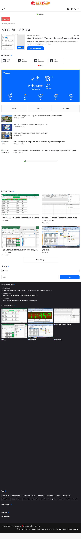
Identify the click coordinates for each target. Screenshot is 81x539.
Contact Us (55, 529)
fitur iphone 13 (41, 496)
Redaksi (38, 529)
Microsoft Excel (66, 496)
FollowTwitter (5, 505)
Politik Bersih (35, 499)
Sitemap (69, 529)
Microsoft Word (6, 499)
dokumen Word (26, 496)
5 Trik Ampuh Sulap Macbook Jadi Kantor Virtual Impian (31, 133)
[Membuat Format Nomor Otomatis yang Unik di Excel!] (61, 204)
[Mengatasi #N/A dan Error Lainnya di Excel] (14, 412)
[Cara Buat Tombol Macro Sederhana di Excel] (40, 346)
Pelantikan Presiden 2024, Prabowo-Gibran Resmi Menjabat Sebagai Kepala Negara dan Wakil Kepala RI (45, 150)
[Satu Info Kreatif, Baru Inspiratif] (40, 3)
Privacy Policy (62, 529)
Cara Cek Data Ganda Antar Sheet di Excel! (20, 218)
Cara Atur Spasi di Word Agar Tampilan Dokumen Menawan (53, 38)
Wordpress (74, 499)
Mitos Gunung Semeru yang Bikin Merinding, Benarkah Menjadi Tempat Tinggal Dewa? (40, 142)
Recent (39, 108)
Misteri (14, 499)
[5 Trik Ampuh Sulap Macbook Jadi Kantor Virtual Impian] (6, 135)
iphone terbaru (50, 496)
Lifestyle (58, 496)
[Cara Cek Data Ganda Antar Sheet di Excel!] (20, 204)
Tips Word (61, 499)
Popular (14, 108)
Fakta (33, 496)
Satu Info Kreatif (27, 526)
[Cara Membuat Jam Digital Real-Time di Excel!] (40, 316)
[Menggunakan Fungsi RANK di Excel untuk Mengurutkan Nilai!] (67, 346)
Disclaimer (43, 529)
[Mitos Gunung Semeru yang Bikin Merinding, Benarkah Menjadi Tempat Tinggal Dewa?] (6, 144)
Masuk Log (75, 529)
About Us (49, 529)
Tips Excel (54, 499)
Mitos (19, 499)
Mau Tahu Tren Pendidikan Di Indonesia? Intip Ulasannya (31, 124)
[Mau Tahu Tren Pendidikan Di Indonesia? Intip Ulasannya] (6, 127)
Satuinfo (31, 35)
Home (4, 24)
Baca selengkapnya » (35, 48)
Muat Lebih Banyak (40, 260)
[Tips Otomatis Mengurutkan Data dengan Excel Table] (20, 237)
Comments (66, 108)
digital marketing (16, 496)
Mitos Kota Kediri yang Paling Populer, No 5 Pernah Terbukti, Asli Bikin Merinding (38, 116)
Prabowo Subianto (45, 499)
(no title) (45, 250)
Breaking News (6, 496)
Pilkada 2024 (26, 499)
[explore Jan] (40, 14)
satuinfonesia (5, 516)
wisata (67, 499)
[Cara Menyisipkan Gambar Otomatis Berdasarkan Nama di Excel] (67, 331)
